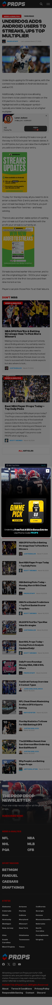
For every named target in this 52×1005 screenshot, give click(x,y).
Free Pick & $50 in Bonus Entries (31, 529)
